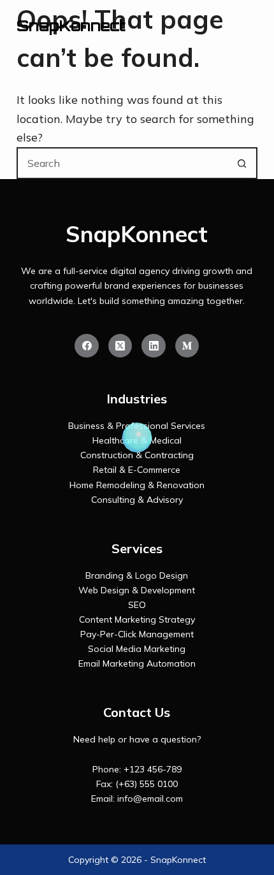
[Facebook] (87, 346)
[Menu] (251, 25)
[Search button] (241, 163)
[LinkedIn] (153, 346)
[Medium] (187, 346)
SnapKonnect (71, 25)
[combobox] (122, 163)
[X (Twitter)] (120, 346)
